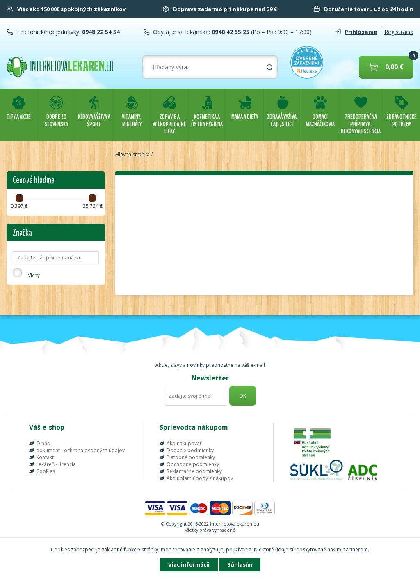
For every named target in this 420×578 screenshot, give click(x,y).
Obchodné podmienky (193, 464)
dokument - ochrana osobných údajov (80, 450)
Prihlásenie (361, 32)
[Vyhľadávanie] (269, 67)
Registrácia (398, 32)
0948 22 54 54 (100, 32)
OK (242, 395)
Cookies (45, 471)
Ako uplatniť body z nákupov (200, 478)
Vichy (34, 275)
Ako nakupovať (184, 443)
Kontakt (45, 457)
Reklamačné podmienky (194, 471)
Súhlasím (239, 564)
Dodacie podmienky (190, 450)
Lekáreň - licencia (56, 464)
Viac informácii (189, 564)
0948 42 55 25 (229, 32)
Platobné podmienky (191, 457)
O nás (43, 443)
